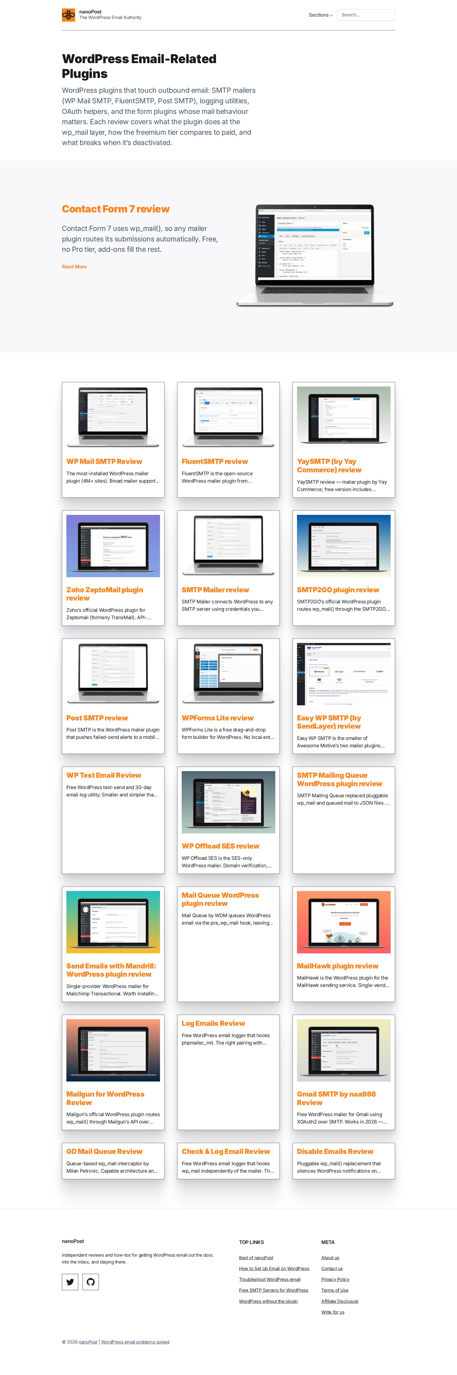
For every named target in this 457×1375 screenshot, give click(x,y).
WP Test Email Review (103, 775)
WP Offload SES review (220, 846)
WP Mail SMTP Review (104, 461)
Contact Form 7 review (116, 209)
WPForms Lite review (217, 718)
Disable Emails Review (335, 1151)
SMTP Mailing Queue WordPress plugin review (339, 779)
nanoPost (90, 12)
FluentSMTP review (215, 461)
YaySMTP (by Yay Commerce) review (329, 465)
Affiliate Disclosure (339, 1301)
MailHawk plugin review (337, 966)
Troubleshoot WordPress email (269, 1279)
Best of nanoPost (256, 1257)
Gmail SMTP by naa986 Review (336, 1098)
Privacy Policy (335, 1279)
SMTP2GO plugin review (338, 590)
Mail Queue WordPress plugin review (220, 899)
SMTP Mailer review (215, 590)
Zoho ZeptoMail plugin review (104, 594)
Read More (74, 267)
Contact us (332, 1268)
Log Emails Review (213, 1023)
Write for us (332, 1312)
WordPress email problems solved (135, 1342)
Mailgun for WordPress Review (105, 1098)
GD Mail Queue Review (104, 1151)
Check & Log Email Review (226, 1151)
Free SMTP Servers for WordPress (273, 1290)
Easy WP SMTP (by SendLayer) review (329, 722)
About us (330, 1257)
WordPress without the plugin (268, 1301)
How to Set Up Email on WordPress (274, 1268)
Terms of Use (334, 1290)
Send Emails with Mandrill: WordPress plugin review (111, 970)
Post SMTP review (97, 718)
